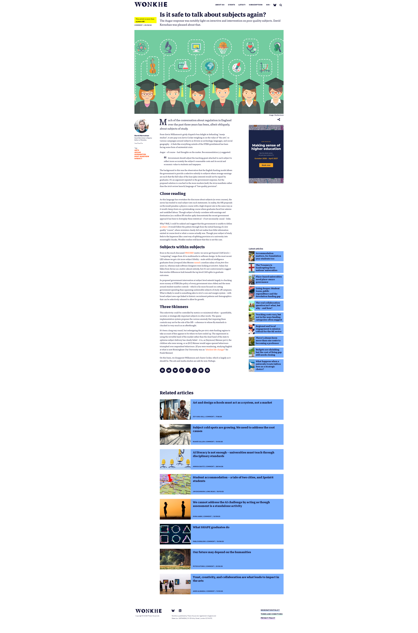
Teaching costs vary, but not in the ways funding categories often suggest (269, 317)
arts (136, 150)
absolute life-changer (215, 349)
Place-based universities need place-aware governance (269, 279)
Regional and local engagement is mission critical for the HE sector (269, 328)
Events (231, 5)
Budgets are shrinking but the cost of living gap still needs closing (269, 352)
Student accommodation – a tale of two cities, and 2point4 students (233, 479)
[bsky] (274, 5)
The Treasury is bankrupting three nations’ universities (266, 267)
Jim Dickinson (199, 491)
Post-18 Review (141, 156)
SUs (267, 5)
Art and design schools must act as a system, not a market (232, 402)
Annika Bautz (199, 466)
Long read (210, 491)
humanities (140, 154)
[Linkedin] (179, 610)
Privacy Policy (268, 618)
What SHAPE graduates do (211, 527)
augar (137, 152)
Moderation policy (270, 610)
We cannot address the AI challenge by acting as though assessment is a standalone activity (231, 504)
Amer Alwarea (199, 591)
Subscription (255, 5)
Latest (241, 5)
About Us (219, 5)
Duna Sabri (197, 516)
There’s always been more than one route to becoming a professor (268, 340)
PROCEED (189, 252)
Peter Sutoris (199, 566)
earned (197, 262)
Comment (138, 25)
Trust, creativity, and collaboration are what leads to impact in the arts (236, 579)
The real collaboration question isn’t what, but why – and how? (268, 305)
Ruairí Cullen (199, 441)
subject (138, 159)
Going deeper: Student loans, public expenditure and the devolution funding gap (268, 292)
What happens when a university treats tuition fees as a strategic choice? (268, 365)
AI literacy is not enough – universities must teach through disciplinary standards (233, 454)
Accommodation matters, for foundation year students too (268, 256)
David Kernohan (141, 136)
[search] (281, 5)
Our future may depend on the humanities (222, 552)
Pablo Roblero (199, 541)
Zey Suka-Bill (199, 416)
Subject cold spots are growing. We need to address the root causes (234, 429)
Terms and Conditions (272, 614)
